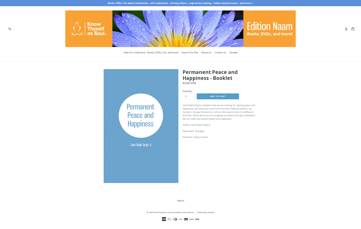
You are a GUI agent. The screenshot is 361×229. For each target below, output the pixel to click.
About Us (206, 52)
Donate (233, 52)
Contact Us (220, 52)
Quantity (187, 91)
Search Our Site (190, 52)
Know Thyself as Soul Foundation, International (173, 212)
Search (180, 200)
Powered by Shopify (205, 212)
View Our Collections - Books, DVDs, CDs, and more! (151, 52)
